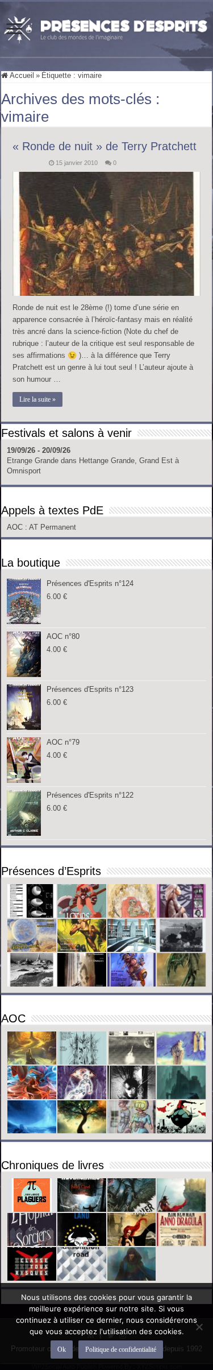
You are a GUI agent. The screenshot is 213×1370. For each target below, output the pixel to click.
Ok (61, 1350)
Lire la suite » (37, 399)
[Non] (198, 1326)
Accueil (21, 75)
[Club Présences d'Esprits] (106, 27)
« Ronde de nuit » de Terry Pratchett (104, 146)
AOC (16, 527)
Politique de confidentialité (120, 1350)
